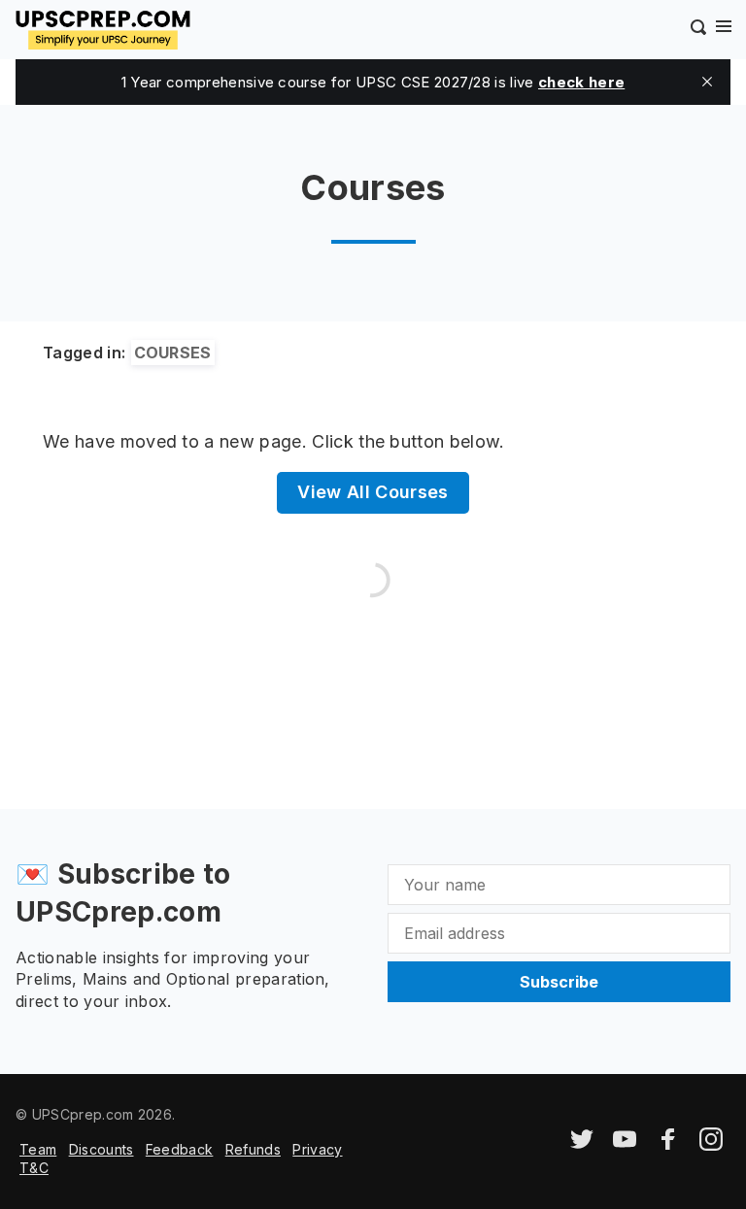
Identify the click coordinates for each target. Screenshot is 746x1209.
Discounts (101, 1149)
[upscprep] (103, 27)
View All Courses (372, 492)
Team (37, 1149)
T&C (34, 1167)
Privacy (317, 1149)
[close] (707, 81)
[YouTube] (624, 1145)
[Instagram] (711, 1145)
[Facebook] (668, 1145)
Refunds (253, 1149)
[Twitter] (581, 1145)
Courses (173, 352)
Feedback (180, 1149)
